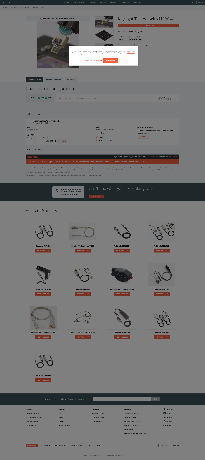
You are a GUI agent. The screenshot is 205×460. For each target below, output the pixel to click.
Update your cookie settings (93, 60)
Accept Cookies (110, 60)
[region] (103, 55)
